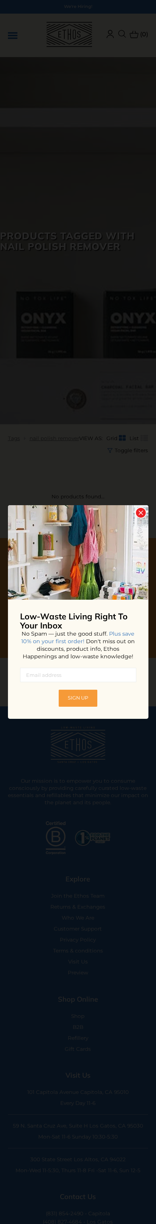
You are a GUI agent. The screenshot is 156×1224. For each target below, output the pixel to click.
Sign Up (78, 698)
